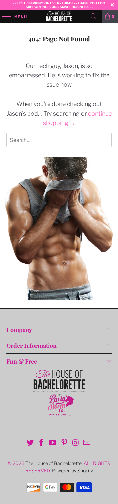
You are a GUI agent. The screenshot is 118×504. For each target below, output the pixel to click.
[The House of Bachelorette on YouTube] (53, 443)
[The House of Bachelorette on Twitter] (30, 443)
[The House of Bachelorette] (59, 16)
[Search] (94, 16)
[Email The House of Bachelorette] (87, 443)
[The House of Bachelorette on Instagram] (76, 443)
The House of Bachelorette (53, 463)
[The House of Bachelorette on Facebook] (42, 443)
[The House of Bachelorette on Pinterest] (64, 443)
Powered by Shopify (72, 470)
